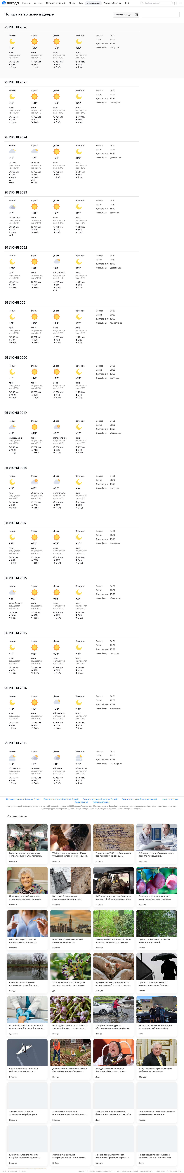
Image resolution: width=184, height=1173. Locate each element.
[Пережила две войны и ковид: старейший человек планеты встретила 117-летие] (27, 887)
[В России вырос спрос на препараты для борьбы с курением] (27, 930)
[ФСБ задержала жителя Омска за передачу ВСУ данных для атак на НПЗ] (113, 887)
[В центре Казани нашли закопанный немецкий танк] (70, 887)
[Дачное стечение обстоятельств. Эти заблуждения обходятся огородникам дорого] (70, 1059)
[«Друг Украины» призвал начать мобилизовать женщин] (156, 1059)
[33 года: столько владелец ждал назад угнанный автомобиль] (156, 1016)
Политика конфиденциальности (100, 1171)
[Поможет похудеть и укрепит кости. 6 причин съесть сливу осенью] (156, 887)
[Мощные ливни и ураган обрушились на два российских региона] (113, 1016)
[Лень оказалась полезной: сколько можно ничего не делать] (156, 1102)
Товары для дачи (101, 802)
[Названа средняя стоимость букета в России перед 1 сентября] (113, 1102)
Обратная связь (146, 1171)
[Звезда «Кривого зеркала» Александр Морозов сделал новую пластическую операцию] (113, 1059)
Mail (4, 1171)
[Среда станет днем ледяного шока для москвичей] (156, 930)
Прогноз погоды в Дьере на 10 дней (139, 799)
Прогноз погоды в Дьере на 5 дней (61, 799)
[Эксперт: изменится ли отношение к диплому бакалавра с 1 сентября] (70, 1102)
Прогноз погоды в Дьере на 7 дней (100, 799)
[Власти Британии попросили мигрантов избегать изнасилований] (70, 930)
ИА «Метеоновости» (174, 1171)
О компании (12, 1171)
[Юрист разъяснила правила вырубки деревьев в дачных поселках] (27, 1145)
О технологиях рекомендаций (126, 1171)
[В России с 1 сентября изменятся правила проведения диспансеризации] (156, 844)
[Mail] (4, 3)
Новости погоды (170, 799)
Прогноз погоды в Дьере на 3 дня (22, 799)
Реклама (23, 1171)
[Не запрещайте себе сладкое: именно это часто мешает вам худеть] (156, 1145)
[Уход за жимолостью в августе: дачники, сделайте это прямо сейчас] (70, 973)
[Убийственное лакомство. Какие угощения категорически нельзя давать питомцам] (70, 844)
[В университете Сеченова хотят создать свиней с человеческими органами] (113, 973)
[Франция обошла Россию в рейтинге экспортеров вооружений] (27, 1059)
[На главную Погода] (12, 3)
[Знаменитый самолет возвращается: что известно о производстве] (70, 1145)
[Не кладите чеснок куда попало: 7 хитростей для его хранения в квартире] (70, 1016)
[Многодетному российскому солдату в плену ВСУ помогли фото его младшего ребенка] (27, 844)
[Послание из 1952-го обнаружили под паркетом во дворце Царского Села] (113, 844)
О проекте (82, 1171)
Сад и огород (81, 802)
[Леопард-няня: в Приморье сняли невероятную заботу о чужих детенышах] (113, 930)
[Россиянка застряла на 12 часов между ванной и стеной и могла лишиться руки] (27, 1016)
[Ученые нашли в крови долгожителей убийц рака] (27, 1102)
